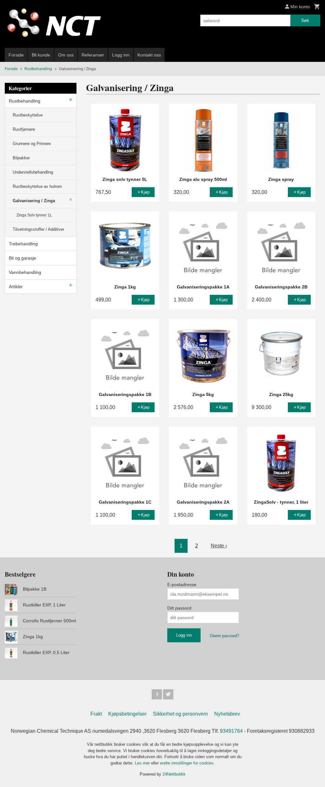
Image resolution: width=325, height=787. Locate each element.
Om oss (66, 54)
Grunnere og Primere (32, 143)
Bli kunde (41, 54)
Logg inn (120, 54)
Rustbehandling (24, 100)
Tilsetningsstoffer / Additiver (38, 229)
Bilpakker (21, 157)
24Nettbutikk (174, 774)
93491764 (231, 731)
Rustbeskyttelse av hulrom (37, 186)
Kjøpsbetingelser (127, 714)
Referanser (93, 54)
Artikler (16, 286)
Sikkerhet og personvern (180, 714)
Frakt (96, 714)
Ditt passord (179, 608)
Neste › (219, 545)
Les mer (143, 763)
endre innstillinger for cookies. (187, 763)
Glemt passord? (224, 635)
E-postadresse (181, 584)
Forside (16, 54)
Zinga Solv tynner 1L (34, 215)
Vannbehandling (25, 272)
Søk (305, 20)
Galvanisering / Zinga (34, 200)
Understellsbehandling (33, 172)
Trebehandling (23, 243)
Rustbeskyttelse (28, 115)
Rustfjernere (24, 129)
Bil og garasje (22, 258)
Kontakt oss (149, 54)
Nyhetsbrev (227, 714)
